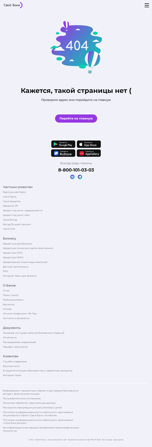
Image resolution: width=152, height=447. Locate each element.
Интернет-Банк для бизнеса (20, 275)
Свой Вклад (10, 219)
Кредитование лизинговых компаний (25, 262)
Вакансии (9, 304)
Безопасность (11, 366)
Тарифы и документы (15, 346)
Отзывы (7, 308)
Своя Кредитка (12, 201)
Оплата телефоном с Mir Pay (20, 313)
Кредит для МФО (13, 257)
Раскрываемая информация (19, 342)
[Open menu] (147, 5)
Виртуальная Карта (14, 192)
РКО (5, 271)
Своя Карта (9, 196)
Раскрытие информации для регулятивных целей (32, 407)
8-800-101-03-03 (76, 170)
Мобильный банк (13, 299)
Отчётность (10, 337)
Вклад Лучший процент (17, 224)
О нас (6, 290)
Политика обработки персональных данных (29, 402)
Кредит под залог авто (16, 215)
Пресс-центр (10, 295)
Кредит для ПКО (12, 252)
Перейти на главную (76, 118)
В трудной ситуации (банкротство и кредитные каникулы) (37, 370)
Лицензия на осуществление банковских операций (33, 332)
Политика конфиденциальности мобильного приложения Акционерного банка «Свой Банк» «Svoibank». (38, 414)
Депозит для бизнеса (15, 266)
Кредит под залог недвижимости (22, 210)
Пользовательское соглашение (22, 398)
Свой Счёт (9, 228)
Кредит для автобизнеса (17, 243)
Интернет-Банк (12, 375)
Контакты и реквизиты (16, 318)
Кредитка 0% (10, 205)
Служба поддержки (15, 361)
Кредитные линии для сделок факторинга (28, 248)
